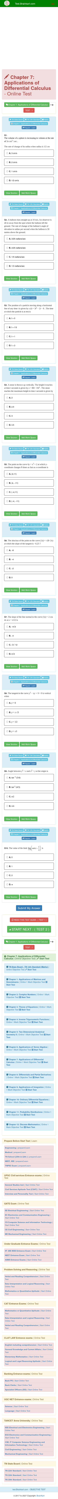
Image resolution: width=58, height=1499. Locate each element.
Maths (46, 119)
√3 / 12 (13, 644)
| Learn (20, 1140)
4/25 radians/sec (17, 247)
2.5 (11, 406)
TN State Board (17, 119)
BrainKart (40, 1495)
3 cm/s (13, 153)
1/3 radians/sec (17, 266)
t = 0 (12, 318)
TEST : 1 (29, 110)
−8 (11, 550)
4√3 (12, 653)
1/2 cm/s (14, 180)
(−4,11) (13, 492)
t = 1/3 (13, 327)
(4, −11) (13, 483)
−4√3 (12, 626)
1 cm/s (13, 171)
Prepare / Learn (30, 127)
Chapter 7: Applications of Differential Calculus (28, 104)
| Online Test (27, 1176)
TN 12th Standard (33, 119)
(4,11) (13, 473)
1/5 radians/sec (17, 256)
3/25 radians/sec (17, 238)
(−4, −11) (14, 501)
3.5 (11, 424)
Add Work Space (28, 193)
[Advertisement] (29, 39)
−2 (11, 568)
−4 (11, 559)
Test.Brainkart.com (25, 3)
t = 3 (12, 345)
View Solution (11, 193)
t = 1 (12, 336)
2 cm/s (13, 162)
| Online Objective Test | (26, 957)
